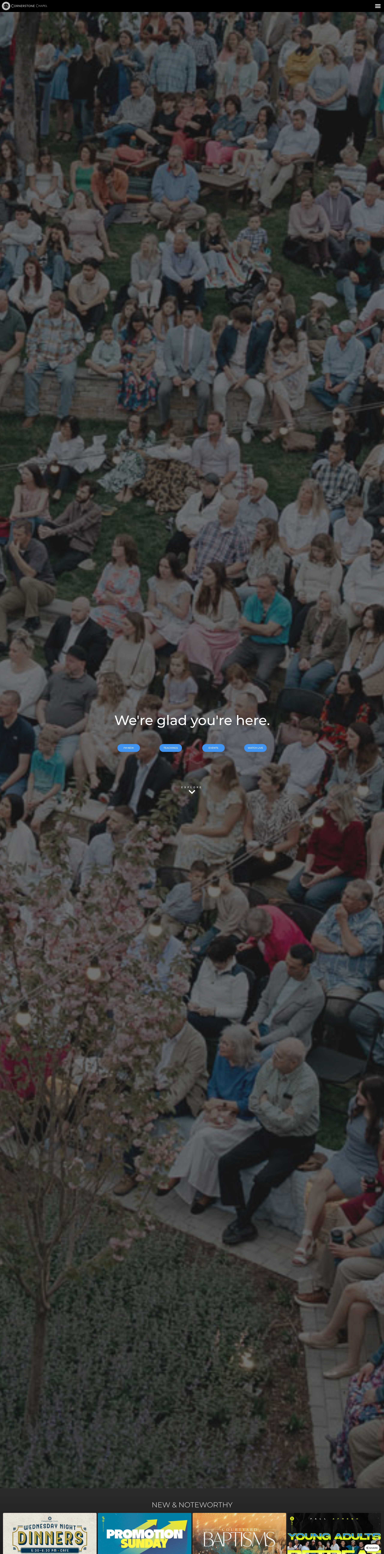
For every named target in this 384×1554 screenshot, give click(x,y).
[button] (377, 6)
